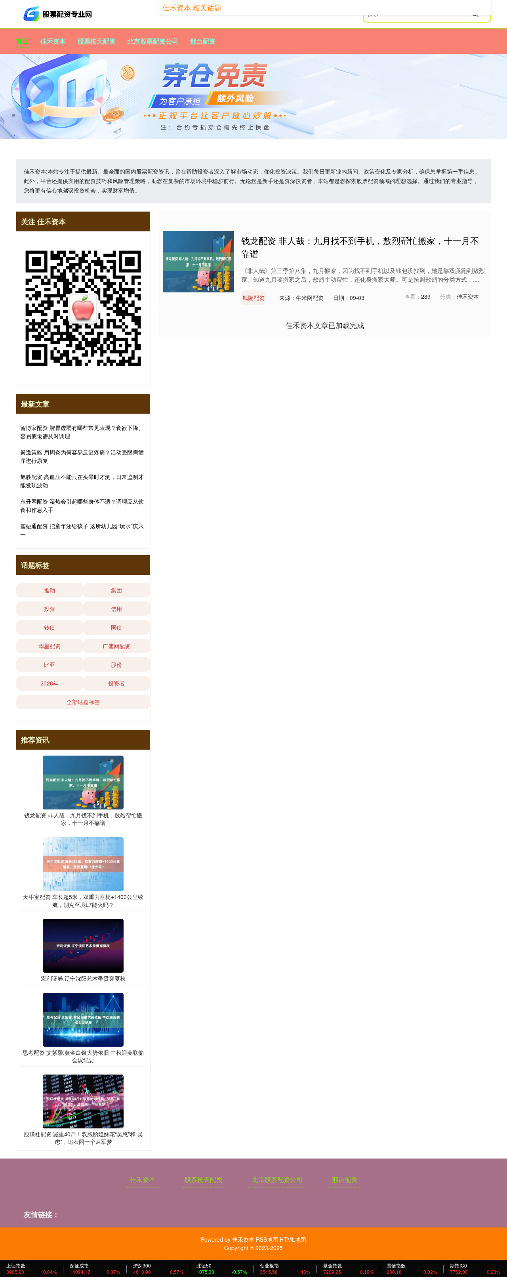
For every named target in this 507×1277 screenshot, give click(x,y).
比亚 (49, 664)
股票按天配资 (97, 41)
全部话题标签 (83, 702)
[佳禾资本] (58, 14)
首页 (22, 41)
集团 (116, 590)
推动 (49, 590)
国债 (116, 627)
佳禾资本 (53, 41)
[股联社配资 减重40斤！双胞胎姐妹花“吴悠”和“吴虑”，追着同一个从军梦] (83, 1101)
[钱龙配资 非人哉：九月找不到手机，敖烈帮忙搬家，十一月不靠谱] (198, 261)
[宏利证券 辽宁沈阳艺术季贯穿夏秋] (83, 945)
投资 (49, 609)
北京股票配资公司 (153, 41)
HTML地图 (293, 1239)
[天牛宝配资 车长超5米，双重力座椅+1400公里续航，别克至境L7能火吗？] (83, 863)
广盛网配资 (116, 646)
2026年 (49, 683)
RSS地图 (267, 1239)
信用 (116, 609)
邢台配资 (202, 41)
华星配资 (49, 646)
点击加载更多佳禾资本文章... (325, 325)
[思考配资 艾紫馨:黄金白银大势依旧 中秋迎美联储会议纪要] (83, 1019)
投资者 (116, 683)
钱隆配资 (253, 298)
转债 (49, 627)
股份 (116, 664)
